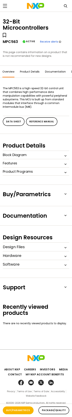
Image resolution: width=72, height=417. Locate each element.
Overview (8, 71)
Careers (30, 369)
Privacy (11, 391)
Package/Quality (54, 410)
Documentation (55, 71)
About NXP (12, 369)
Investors (47, 369)
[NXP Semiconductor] (35, 6)
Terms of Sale (41, 391)
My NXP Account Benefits (45, 374)
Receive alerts (49, 41)
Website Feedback (36, 395)
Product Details (30, 71)
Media (63, 369)
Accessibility (58, 391)
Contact (15, 374)
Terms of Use (24, 391)
